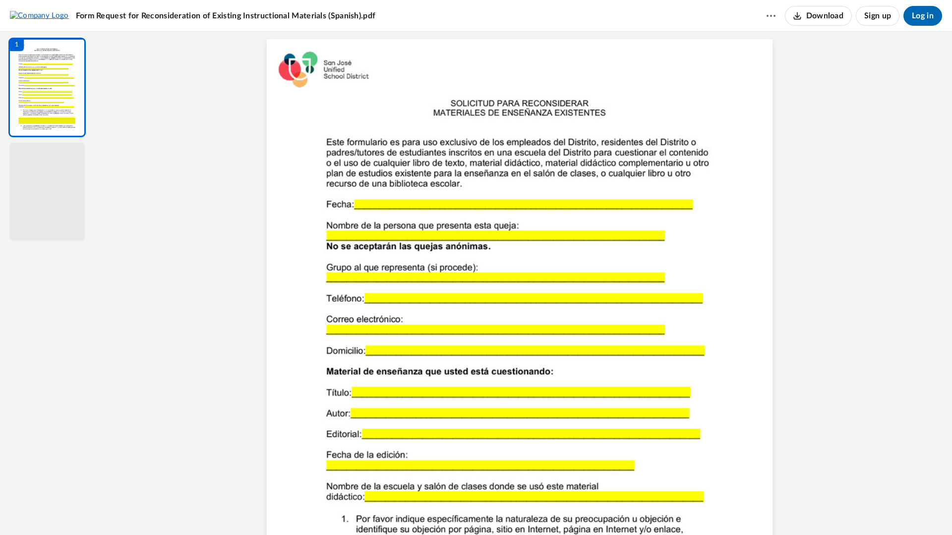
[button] (47, 87)
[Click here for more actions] (771, 16)
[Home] (39, 15)
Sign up (877, 16)
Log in (923, 16)
